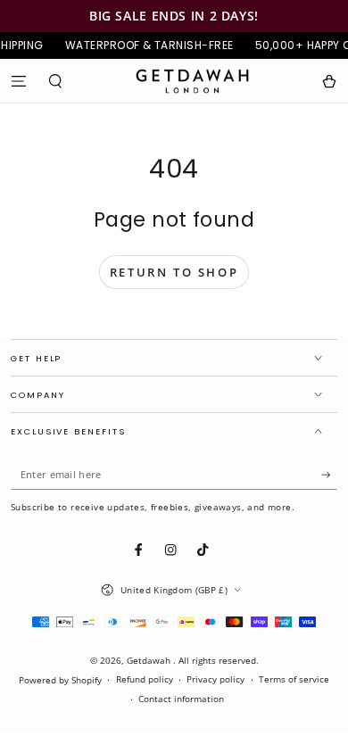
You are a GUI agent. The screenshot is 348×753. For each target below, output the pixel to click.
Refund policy (144, 679)
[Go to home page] (192, 81)
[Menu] (18, 80)
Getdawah (150, 660)
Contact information (181, 699)
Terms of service (294, 679)
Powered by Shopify (60, 680)
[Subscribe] (329, 475)
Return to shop (174, 272)
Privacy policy (215, 679)
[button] (56, 80)
